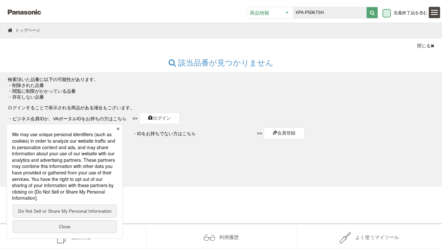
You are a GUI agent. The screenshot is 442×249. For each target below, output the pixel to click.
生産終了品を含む (410, 12)
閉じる (424, 45)
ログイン (162, 118)
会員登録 (286, 133)
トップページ (27, 30)
